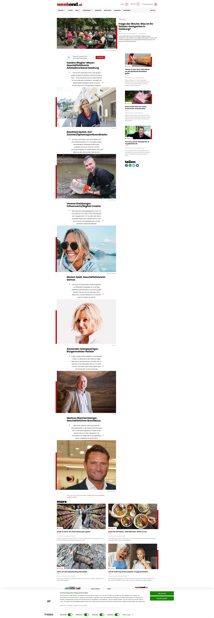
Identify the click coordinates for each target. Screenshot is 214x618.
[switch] (86, 614)
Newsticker (133, 4)
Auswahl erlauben (162, 598)
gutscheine (107, 10)
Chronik (128, 66)
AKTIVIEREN (100, 57)
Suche (122, 4)
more (152, 10)
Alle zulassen (162, 593)
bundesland (87, 10)
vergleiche (117, 10)
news (76, 10)
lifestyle (60, 10)
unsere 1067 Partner (71, 595)
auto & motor (95, 589)
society (70, 10)
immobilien (126, 10)
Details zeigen (126, 614)
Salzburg (123, 19)
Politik (60, 528)
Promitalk (129, 138)
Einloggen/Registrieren (147, 4)
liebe (109, 589)
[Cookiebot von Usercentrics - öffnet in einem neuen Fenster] (49, 614)
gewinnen (98, 10)
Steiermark (112, 528)
